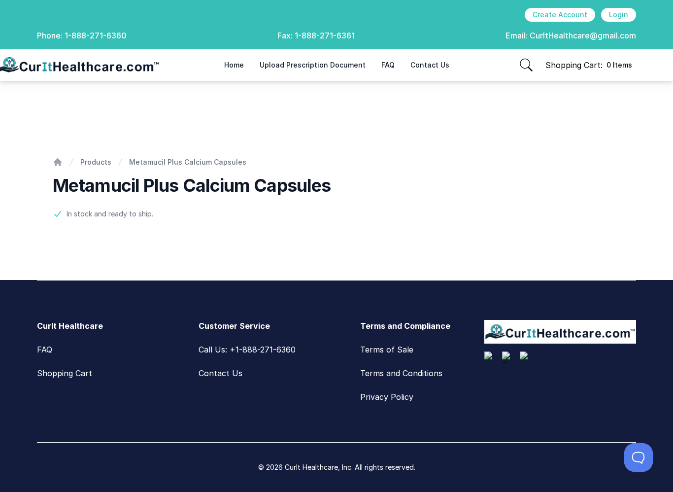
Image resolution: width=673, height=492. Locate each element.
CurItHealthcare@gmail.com (583, 35)
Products (95, 162)
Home (234, 65)
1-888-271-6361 (325, 35)
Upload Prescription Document (313, 65)
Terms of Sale (386, 349)
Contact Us (429, 65)
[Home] (58, 162)
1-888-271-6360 (96, 35)
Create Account (560, 14)
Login (618, 14)
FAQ (388, 65)
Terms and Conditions (401, 373)
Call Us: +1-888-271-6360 (247, 349)
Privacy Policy (386, 397)
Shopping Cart (64, 373)
